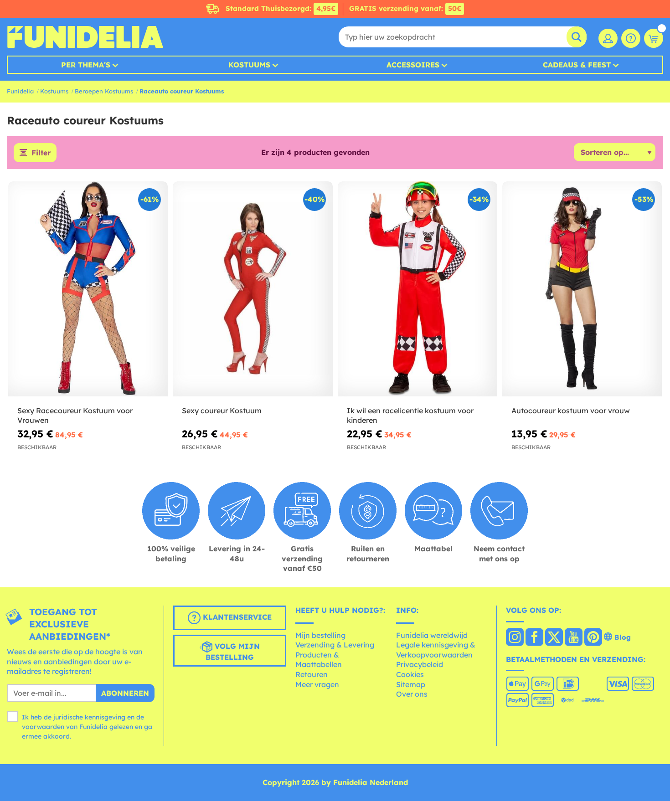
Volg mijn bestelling (233, 652)
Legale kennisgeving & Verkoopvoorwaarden (435, 649)
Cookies (410, 674)
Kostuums (249, 64)
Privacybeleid (419, 664)
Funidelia (20, 91)
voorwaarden (43, 727)
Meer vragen (317, 684)
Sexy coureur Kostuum (222, 410)
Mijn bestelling (320, 635)
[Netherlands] (515, 638)
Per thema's (85, 64)
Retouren (311, 674)
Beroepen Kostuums (104, 91)
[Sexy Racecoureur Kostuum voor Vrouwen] (88, 289)
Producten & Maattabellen (318, 659)
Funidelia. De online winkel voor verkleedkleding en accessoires (85, 37)
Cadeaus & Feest (577, 64)
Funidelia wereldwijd (432, 635)
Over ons (412, 693)
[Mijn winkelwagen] (653, 38)
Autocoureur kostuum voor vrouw (570, 410)
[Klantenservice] (630, 38)
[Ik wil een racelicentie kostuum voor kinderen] (417, 289)
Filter (41, 152)
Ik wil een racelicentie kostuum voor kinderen (410, 415)
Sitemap (410, 684)
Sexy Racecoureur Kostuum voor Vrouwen (75, 415)
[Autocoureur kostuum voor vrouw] (582, 289)
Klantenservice (236, 616)
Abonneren (125, 693)
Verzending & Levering (334, 644)
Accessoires (413, 64)
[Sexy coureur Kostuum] (252, 289)
